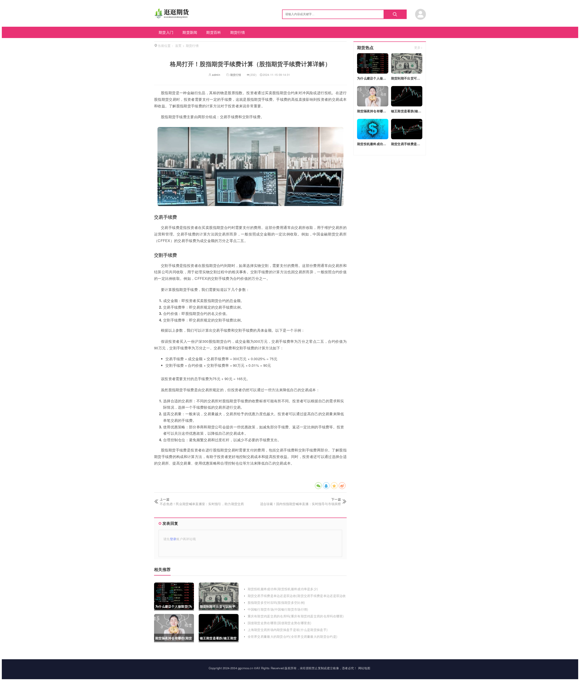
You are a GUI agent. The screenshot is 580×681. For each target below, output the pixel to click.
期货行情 (237, 32)
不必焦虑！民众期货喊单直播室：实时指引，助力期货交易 (202, 503)
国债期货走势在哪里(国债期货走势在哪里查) (280, 623)
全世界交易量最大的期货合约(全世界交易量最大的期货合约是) (293, 636)
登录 (173, 539)
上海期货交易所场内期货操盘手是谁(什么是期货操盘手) (288, 629)
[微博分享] (342, 485)
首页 (178, 45)
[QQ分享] (326, 485)
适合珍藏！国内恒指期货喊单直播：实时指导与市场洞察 (300, 503)
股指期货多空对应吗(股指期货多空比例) (276, 602)
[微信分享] (318, 485)
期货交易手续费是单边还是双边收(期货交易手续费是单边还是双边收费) (297, 597)
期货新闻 (189, 32)
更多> (418, 48)
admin (215, 75)
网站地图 (364, 668)
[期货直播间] (172, 17)
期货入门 (166, 32)
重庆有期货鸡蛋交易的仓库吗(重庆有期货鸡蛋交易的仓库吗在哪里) (296, 616)
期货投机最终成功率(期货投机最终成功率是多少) (283, 589)
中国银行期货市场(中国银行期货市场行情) (278, 609)
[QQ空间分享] (334, 485)
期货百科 (213, 32)
